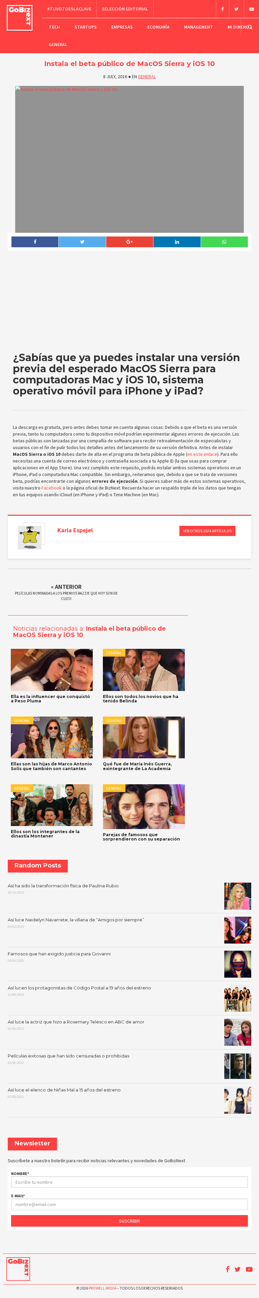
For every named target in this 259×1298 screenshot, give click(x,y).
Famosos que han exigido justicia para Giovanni (59, 957)
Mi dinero (238, 27)
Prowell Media (102, 1288)
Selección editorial (125, 9)
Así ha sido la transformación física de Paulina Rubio (63, 889)
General (58, 44)
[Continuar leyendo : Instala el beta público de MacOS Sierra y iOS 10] (129, 159)
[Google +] (129, 241)
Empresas (122, 27)
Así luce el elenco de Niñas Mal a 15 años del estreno (64, 1093)
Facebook (51, 488)
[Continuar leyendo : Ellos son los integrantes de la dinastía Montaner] (52, 805)
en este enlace (202, 454)
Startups (86, 27)
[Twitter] (236, 9)
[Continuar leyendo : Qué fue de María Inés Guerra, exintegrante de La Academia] (144, 737)
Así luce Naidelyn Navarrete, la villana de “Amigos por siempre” (76, 923)
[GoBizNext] (20, 18)
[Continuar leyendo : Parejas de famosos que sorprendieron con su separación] (144, 806)
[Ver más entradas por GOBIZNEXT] (29, 537)
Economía (158, 27)
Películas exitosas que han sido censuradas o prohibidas (68, 1059)
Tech (54, 27)
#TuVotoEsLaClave (69, 9)
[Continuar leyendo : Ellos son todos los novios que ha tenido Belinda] (144, 670)
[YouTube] (251, 9)
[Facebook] (222, 9)
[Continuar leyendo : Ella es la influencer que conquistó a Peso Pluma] (52, 670)
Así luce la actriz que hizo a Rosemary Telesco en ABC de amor (76, 1025)
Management (198, 27)
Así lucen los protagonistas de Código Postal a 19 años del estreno (79, 991)
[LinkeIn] (176, 241)
